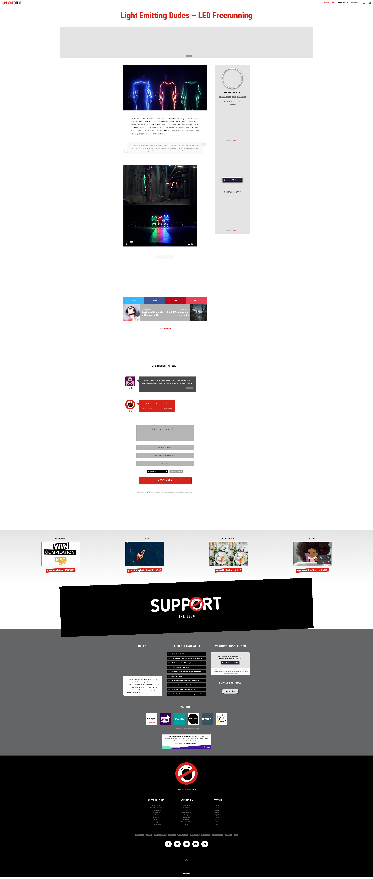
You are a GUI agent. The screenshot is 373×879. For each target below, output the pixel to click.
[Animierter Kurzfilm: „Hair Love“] (312, 557)
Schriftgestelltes (186, 822)
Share (155, 300)
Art (186, 810)
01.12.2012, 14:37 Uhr (147, 408)
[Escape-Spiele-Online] (221, 719)
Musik (217, 810)
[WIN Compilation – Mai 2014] (60, 557)
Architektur (186, 808)
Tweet (134, 300)
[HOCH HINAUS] (186, 860)
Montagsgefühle (156, 810)
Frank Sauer (160, 134)
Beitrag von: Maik (232, 92)
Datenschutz (217, 834)
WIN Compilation (156, 824)
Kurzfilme (156, 817)
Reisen (217, 812)
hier (147, 492)
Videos (186, 824)
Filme (156, 815)
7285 (189, 789)
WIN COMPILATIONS (60, 538)
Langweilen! (230, 691)
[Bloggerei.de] (186, 873)
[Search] (370, 3)
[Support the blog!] (186, 607)
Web (217, 824)
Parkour (241, 97)
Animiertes (186, 805)
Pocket (196, 300)
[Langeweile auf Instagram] (186, 844)
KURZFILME (312, 538)
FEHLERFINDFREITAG (228, 538)
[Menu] (364, 3)
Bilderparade (156, 805)
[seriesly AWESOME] (165, 719)
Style (217, 817)
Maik (130, 411)
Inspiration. (343, 3)
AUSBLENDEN (188, 55)
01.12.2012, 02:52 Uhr (147, 388)
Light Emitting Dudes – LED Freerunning (186, 15)
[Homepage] (14, 3)
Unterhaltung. (329, 3)
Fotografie (186, 817)
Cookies (228, 834)
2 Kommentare (232, 104)
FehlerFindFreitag (156, 808)
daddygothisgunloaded (166, 257)
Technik (217, 819)
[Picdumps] (207, 719)
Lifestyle (217, 800)
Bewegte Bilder (186, 812)
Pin (175, 300)
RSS (236, 834)
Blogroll (139, 834)
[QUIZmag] (193, 719)
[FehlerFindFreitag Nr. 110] (228, 557)
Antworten (189, 388)
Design (186, 815)
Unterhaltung (156, 800)
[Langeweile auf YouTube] (195, 844)
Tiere (217, 822)
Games (156, 819)
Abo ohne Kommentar (176, 471)
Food (217, 805)
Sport (217, 815)
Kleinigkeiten (156, 812)
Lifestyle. (354, 3)
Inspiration (186, 800)
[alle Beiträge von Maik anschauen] (232, 78)
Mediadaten (182, 834)
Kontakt (172, 834)
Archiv (149, 834)
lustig (156, 822)
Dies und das (225, 97)
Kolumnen (217, 808)
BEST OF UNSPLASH (144, 538)
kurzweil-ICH (186, 819)
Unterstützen (160, 834)
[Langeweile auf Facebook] (168, 844)
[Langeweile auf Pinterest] (204, 844)
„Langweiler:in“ (223, 658)
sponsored (194, 834)
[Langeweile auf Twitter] (177, 844)
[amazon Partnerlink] (151, 719)
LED (234, 97)
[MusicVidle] (179, 719)
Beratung (205, 834)
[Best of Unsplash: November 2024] (144, 557)
